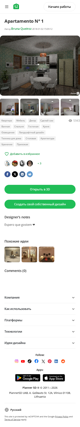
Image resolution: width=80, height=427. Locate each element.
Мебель (20, 120)
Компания (12, 297)
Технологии (13, 331)
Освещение (8, 132)
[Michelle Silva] (22, 163)
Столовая (31, 138)
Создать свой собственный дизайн (40, 204)
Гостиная (33, 126)
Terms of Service (12, 419)
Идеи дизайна (14, 343)
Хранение (6, 144)
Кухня (46, 126)
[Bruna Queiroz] (15, 163)
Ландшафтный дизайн (31, 132)
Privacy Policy (61, 416)
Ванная (5, 126)
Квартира (6, 120)
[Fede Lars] (30, 163)
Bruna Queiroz (21, 29)
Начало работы (59, 7)
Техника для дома (11, 138)
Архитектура (47, 138)
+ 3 (39, 163)
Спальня (19, 126)
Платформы (13, 320)
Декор (32, 120)
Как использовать (17, 309)
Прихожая (22, 144)
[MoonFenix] (7, 163)
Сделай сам (46, 120)
